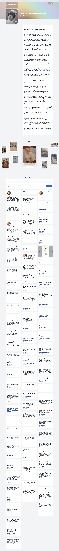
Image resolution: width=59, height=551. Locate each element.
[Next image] (52, 251)
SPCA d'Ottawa (35, 123)
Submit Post (49, 186)
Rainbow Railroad (42, 70)
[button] (45, 251)
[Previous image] (39, 251)
